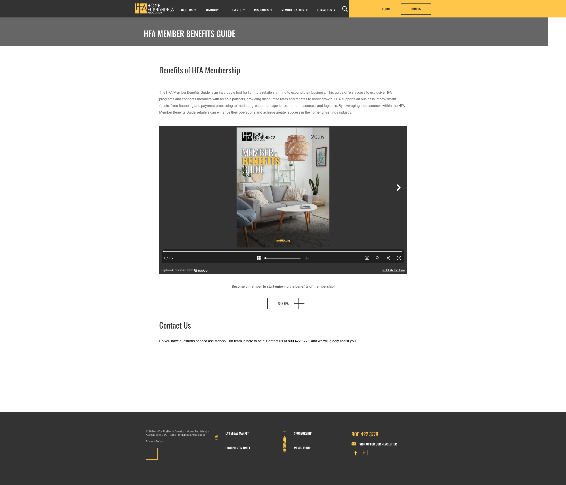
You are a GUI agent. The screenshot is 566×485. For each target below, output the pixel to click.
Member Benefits (292, 10)
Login (386, 9)
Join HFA (283, 303)
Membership (302, 447)
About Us (186, 10)
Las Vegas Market (237, 433)
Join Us (416, 8)
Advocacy (212, 10)
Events (236, 10)
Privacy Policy (154, 441)
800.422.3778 (365, 434)
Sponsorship (303, 433)
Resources (261, 10)
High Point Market (238, 447)
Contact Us (324, 10)
